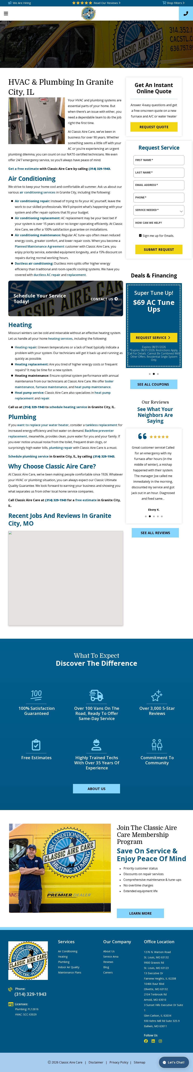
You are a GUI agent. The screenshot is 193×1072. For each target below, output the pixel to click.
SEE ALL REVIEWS (155, 533)
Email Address (146, 185)
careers (108, 972)
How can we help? (148, 222)
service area (110, 956)
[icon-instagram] (161, 1041)
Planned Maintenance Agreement (39, 246)
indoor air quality (68, 967)
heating (62, 956)
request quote (153, 127)
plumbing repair (60, 448)
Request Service (151, 337)
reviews (108, 962)
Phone (140, 197)
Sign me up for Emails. (158, 236)
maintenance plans (69, 972)
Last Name (144, 172)
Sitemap (139, 1062)
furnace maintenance (51, 387)
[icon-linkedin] (154, 1041)
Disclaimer (96, 1062)
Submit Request (159, 249)
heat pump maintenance (93, 387)
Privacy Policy (119, 1062)
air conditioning (67, 951)
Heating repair (25, 347)
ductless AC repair (47, 275)
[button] (150, 374)
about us (96, 788)
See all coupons (153, 384)
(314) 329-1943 (99, 169)
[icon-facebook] (146, 1041)
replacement (76, 275)
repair (45, 398)
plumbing (63, 962)
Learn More (140, 913)
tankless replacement (101, 425)
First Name (144, 160)
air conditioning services (37, 192)
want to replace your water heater (42, 425)
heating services (60, 338)
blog (106, 967)
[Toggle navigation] (6, 13)
